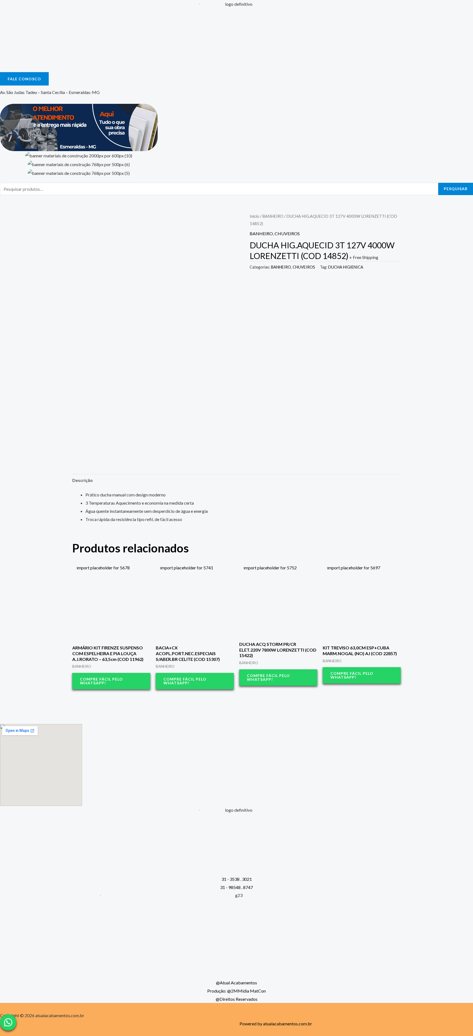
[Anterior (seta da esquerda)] (9, 518)
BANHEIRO (272, 216)
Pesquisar (456, 188)
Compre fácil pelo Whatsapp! (101, 681)
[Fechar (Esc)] (467, 6)
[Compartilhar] (455, 6)
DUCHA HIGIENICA (345, 267)
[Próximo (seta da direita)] (463, 518)
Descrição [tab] (82, 480)
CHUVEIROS (287, 233)
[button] (8, 1022)
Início (254, 216)
